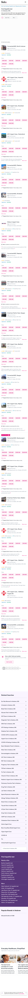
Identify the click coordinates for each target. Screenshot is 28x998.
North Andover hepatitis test (8, 873)
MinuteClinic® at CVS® (7, 915)
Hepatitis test (12, 6)
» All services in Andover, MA (10, 848)
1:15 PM (4, 642)
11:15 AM (11, 211)
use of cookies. (21, 993)
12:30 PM (18, 639)
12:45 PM (24, 639)
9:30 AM (4, 120)
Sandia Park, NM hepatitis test (9, 894)
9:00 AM (4, 63)
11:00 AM (4, 211)
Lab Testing (6, 6)
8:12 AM (11, 91)
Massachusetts (19, 6)
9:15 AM (11, 63)
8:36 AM (24, 91)
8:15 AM (11, 60)
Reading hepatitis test (7, 875)
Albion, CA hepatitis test (7, 902)
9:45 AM (11, 120)
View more (3, 66)
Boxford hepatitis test (7, 863)
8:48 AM (4, 95)
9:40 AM (4, 239)
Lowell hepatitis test (6, 869)
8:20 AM (4, 236)
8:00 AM (4, 60)
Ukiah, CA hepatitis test (7, 888)
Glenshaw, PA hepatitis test (8, 898)
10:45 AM (11, 123)
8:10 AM (11, 327)
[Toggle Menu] (24, 2)
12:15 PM (11, 639)
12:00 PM (4, 639)
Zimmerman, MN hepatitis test (9, 900)
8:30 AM (18, 60)
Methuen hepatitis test (7, 871)
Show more (24, 72)
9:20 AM (24, 236)
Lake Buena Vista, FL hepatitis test (10, 890)
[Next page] (19, 668)
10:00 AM (17, 120)
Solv (2, 6)
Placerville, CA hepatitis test (8, 892)
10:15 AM (24, 120)
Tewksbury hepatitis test (7, 877)
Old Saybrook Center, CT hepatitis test (11, 896)
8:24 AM (18, 91)
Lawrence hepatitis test (7, 867)
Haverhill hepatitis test (7, 865)
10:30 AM (4, 123)
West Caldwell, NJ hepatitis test (9, 886)
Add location (9, 662)
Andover (24, 6)
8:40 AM (11, 236)
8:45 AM (24, 60)
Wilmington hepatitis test (8, 879)
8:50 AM (11, 330)
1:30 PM (11, 642)
